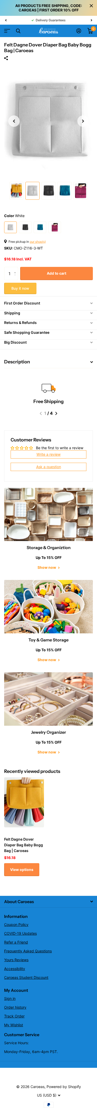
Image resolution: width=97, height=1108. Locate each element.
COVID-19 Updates (20, 933)
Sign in (10, 998)
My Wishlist (13, 1025)
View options (21, 869)
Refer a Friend (16, 942)
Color (14, 215)
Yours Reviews (16, 960)
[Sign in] (78, 31)
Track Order (14, 1016)
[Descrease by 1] (16, 278)
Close (91, 5)
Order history (15, 1007)
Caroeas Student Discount (26, 977)
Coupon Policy (16, 924)
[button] (5, 20)
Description (17, 362)
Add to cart (56, 273)
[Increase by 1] (16, 268)
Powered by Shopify (64, 1086)
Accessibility (14, 968)
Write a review (48, 454)
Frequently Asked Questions (28, 951)
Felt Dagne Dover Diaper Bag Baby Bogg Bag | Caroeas (23, 845)
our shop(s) (38, 242)
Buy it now (20, 288)
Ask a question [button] (48, 467)
